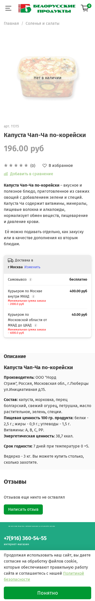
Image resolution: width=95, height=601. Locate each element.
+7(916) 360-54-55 (25, 538)
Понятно (47, 593)
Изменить (32, 267)
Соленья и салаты (43, 23)
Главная (11, 23)
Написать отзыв (23, 509)
